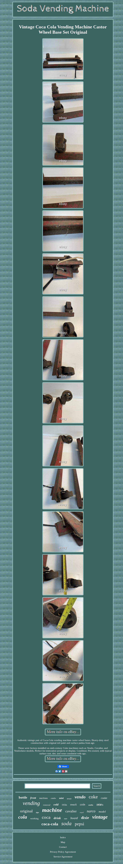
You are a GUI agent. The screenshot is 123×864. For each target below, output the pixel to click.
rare (65, 818)
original (26, 811)
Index (63, 837)
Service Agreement (62, 856)
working (34, 818)
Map (63, 842)
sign (37, 812)
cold (55, 804)
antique (69, 799)
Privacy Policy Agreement (63, 852)
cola (22, 817)
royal (82, 812)
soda (66, 823)
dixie (85, 818)
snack (73, 804)
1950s (64, 805)
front (33, 797)
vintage (100, 817)
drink (57, 818)
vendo (80, 796)
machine (52, 810)
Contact (63, 847)
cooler (104, 798)
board (74, 818)
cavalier (71, 811)
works (90, 805)
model (102, 811)
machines (43, 798)
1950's (99, 804)
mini (61, 798)
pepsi (79, 824)
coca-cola (49, 824)
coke (93, 796)
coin (82, 804)
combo (53, 798)
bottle (23, 797)
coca (46, 817)
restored (46, 805)
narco (91, 811)
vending (31, 803)
